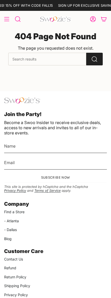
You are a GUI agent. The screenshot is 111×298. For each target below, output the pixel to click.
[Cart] (103, 19)
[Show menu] (7, 19)
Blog (8, 238)
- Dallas (10, 229)
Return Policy (15, 277)
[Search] (94, 59)
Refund (10, 268)
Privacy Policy (15, 191)
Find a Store (14, 212)
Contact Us (13, 259)
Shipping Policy (17, 286)
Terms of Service (47, 191)
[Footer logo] (22, 100)
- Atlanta (11, 221)
